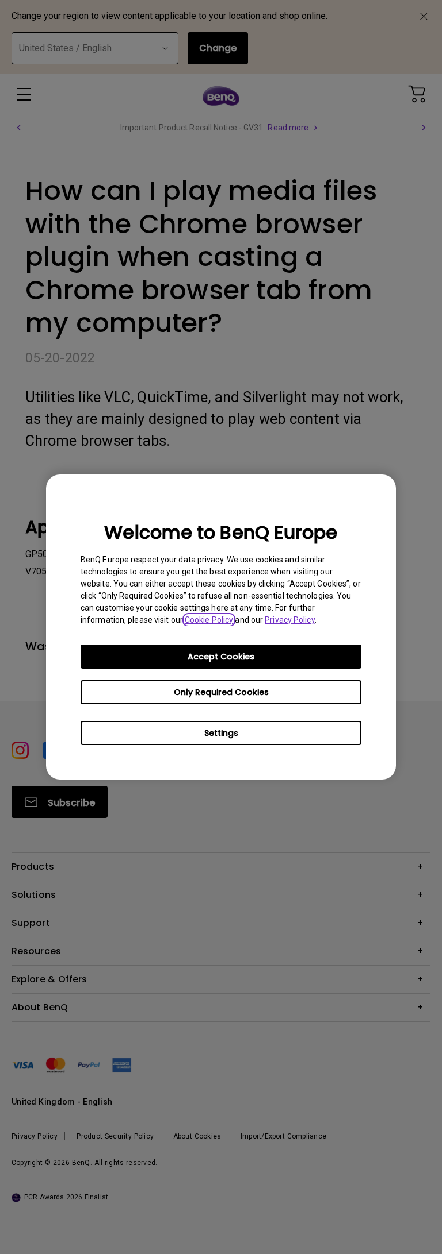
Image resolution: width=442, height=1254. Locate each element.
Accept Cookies (221, 656)
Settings (221, 733)
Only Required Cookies (221, 692)
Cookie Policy (209, 619)
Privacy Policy (289, 619)
